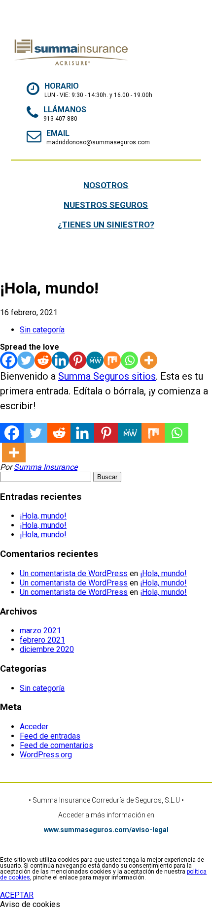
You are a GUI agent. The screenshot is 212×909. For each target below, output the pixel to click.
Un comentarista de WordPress (74, 573)
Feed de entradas (50, 736)
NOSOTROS (105, 185)
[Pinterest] (77, 360)
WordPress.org (46, 754)
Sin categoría (42, 329)
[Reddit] (43, 360)
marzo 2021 (40, 630)
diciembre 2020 (47, 649)
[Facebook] (8, 360)
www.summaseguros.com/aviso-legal (106, 830)
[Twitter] (26, 360)
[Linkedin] (60, 360)
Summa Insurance (45, 467)
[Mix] (112, 360)
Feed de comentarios (56, 745)
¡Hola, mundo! (43, 515)
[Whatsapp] (129, 360)
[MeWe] (95, 360)
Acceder (34, 726)
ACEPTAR (17, 895)
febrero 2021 (42, 640)
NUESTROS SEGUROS (106, 205)
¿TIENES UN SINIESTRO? (106, 224)
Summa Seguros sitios (107, 376)
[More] (148, 360)
